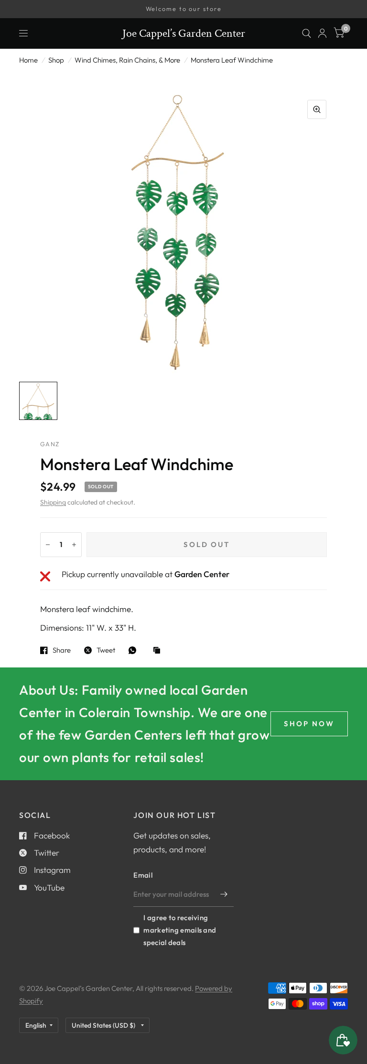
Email (142, 875)
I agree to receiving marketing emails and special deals (179, 930)
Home (28, 59)
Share (62, 650)
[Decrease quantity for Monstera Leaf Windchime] (48, 545)
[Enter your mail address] (224, 894)
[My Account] (322, 33)
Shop (56, 59)
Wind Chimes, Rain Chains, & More (127, 59)
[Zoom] (316, 109)
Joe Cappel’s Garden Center (183, 33)
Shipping (53, 502)
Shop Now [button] (309, 723)
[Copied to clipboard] (159, 651)
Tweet (106, 650)
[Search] (306, 33)
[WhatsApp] (135, 650)
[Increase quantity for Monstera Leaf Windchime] (74, 545)
